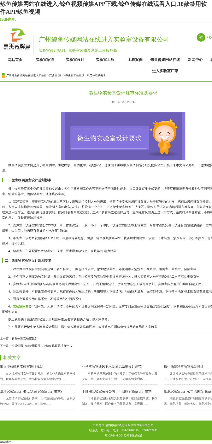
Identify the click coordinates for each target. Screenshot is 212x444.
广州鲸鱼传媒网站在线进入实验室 (26, 75)
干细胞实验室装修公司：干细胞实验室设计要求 (117, 391)
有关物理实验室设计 (25, 338)
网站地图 (136, 435)
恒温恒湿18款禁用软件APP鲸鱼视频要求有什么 (42, 345)
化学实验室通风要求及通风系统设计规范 (112, 366)
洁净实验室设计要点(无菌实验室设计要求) (31, 391)
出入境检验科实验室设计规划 (21, 366)
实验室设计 (56, 75)
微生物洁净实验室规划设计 (184, 366)
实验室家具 (21, 306)
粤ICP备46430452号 (117, 435)
